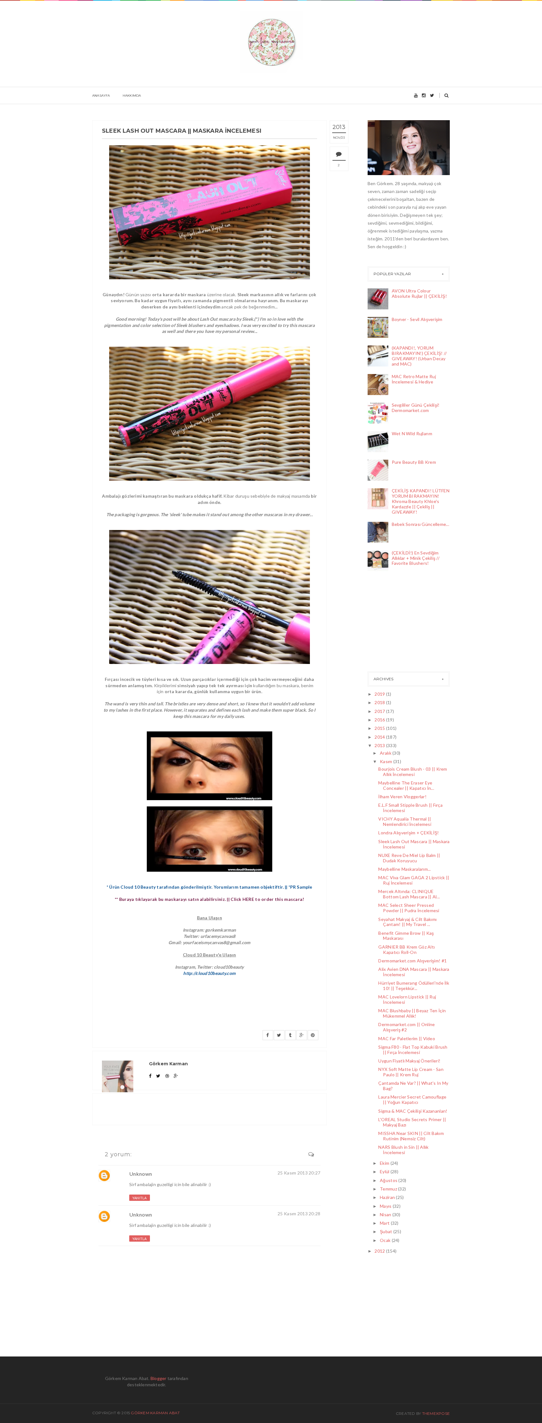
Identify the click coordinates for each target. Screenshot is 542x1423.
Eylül (385, 1171)
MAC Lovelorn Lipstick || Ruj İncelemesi (407, 999)
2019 (380, 694)
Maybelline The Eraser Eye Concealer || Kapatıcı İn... (406, 785)
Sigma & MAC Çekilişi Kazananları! (412, 1111)
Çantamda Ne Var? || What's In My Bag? (413, 1085)
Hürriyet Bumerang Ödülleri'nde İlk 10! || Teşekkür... (413, 985)
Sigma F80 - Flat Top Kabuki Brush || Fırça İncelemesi (412, 1049)
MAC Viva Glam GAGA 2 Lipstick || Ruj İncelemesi (413, 880)
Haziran (388, 1197)
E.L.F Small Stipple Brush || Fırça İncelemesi (410, 807)
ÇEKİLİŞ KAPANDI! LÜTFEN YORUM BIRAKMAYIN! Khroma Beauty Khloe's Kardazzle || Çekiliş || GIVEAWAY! (420, 501)
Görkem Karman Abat (155, 1412)
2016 (380, 719)
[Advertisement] (399, 622)
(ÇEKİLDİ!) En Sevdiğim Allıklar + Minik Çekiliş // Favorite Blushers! (416, 558)
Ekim (385, 1163)
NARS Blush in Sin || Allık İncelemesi (403, 1149)
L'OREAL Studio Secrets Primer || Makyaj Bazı (412, 1122)
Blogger (159, 1378)
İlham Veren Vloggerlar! (402, 796)
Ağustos (389, 1180)
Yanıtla (139, 1198)
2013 (380, 745)
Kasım (386, 761)
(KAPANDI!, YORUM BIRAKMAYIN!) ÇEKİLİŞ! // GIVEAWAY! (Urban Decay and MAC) (419, 355)
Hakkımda (132, 96)
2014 (380, 737)
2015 (380, 728)
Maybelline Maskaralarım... (404, 869)
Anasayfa (101, 96)
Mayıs (386, 1206)
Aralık (386, 753)
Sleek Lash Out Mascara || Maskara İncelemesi (413, 844)
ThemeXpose (436, 1413)
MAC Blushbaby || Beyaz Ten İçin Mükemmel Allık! (412, 1013)
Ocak (385, 1240)
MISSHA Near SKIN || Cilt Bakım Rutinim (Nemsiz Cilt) (411, 1136)
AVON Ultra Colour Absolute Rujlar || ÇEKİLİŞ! (419, 293)
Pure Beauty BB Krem (414, 462)
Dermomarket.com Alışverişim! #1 (412, 960)
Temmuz (389, 1188)
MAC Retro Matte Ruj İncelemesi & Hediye (414, 379)
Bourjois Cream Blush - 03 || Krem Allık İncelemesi (412, 771)
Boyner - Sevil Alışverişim (417, 319)
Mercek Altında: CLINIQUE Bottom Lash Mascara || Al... (409, 894)
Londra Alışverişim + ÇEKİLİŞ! (408, 832)
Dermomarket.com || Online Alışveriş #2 (406, 1027)
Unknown (140, 1174)
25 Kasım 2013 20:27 (299, 1172)
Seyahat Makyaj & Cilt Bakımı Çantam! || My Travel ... (407, 922)
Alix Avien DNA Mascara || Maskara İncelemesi (413, 971)
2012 (380, 1251)
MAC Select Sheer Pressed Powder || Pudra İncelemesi (408, 907)
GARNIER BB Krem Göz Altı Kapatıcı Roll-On (406, 949)
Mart (385, 1223)
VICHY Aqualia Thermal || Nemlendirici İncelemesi (404, 821)
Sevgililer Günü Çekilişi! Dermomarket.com (416, 407)
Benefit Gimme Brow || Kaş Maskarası (406, 935)
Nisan (386, 1214)
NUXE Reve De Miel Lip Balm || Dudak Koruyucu (409, 858)
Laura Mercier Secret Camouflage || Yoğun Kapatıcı (412, 1099)
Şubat (386, 1231)
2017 (380, 711)
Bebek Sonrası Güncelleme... (420, 524)
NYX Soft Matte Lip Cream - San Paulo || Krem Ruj (410, 1072)
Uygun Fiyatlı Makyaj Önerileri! (409, 1060)
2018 (380, 702)
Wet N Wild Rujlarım (412, 433)
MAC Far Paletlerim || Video (406, 1038)
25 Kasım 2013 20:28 (299, 1213)
